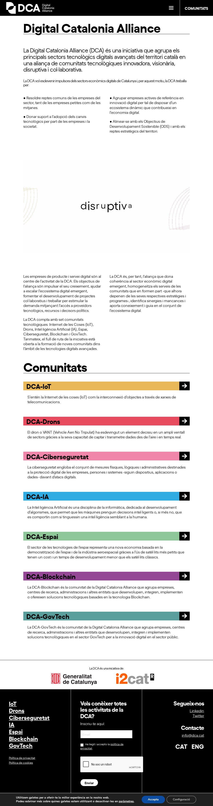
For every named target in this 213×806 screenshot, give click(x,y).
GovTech (20, 745)
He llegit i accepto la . (101, 746)
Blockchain (23, 738)
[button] (171, 8)
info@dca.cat (193, 735)
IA (11, 724)
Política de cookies (21, 762)
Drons (16, 710)
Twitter (198, 715)
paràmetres (126, 801)
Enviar (89, 782)
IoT (13, 703)
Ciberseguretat (29, 717)
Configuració (181, 799)
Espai (16, 731)
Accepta (153, 799)
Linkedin (197, 710)
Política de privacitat (22, 758)
